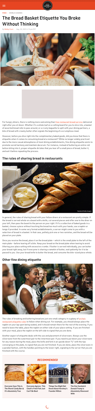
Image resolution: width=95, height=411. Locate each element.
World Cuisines (15, 13)
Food (4, 13)
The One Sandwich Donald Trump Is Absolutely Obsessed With (79, 390)
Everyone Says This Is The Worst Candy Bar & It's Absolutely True (14, 388)
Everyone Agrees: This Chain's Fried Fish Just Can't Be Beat (36, 388)
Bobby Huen (9, 29)
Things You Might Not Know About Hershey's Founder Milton (58, 388)
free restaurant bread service (69, 122)
